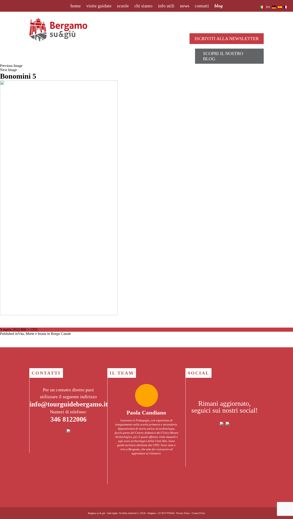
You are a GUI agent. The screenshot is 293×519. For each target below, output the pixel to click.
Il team (122, 372)
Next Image (8, 70)
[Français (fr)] (285, 7)
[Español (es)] (279, 7)
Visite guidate (98, 5)
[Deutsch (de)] (274, 7)
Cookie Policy (198, 513)
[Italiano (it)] (262, 7)
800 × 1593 (29, 329)
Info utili (166, 5)
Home (76, 5)
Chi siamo (143, 5)
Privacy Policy (183, 513)
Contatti (202, 5)
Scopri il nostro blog (223, 56)
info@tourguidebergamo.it (69, 404)
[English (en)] (268, 7)
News (184, 5)
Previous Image (11, 66)
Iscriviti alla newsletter (227, 38)
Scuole (123, 5)
